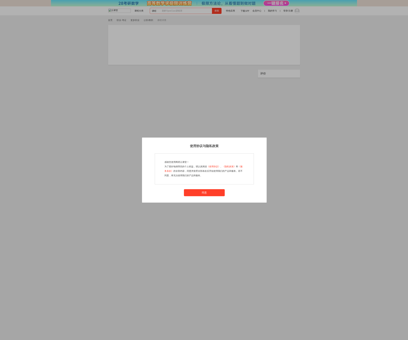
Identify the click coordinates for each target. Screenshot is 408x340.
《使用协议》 (213, 166)
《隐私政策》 (229, 166)
